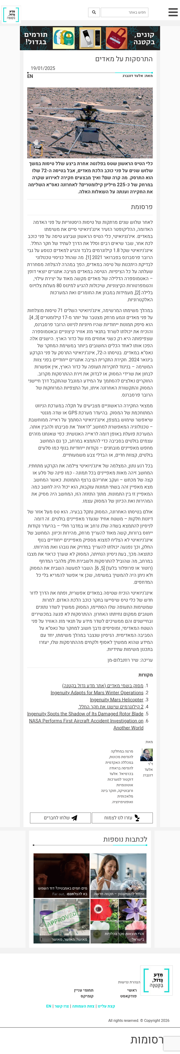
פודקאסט (128, 996)
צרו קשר (62, 1006)
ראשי (132, 990)
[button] (94, 12)
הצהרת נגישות (129, 982)
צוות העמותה (83, 1006)
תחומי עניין (84, 990)
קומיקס (87, 996)
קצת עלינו (106, 1006)
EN (30, 76)
